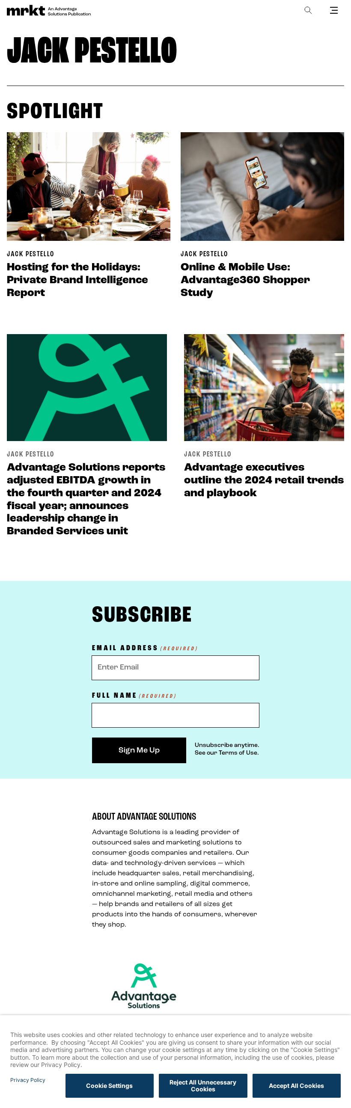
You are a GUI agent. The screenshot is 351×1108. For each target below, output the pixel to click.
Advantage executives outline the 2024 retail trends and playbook (264, 480)
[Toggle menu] (334, 10)
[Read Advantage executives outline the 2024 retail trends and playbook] (264, 387)
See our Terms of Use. (227, 753)
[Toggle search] (308, 10)
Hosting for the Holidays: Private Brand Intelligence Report (77, 280)
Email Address (145, 648)
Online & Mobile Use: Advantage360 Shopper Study (245, 280)
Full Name (134, 696)
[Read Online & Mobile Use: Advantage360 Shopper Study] (262, 186)
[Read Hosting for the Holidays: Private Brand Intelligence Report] (88, 186)
